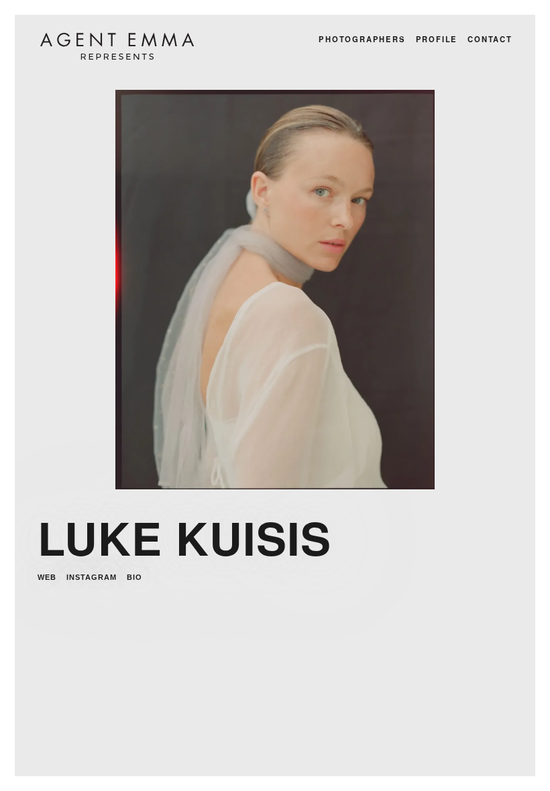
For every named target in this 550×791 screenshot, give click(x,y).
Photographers (362, 39)
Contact (490, 39)
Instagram (91, 577)
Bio (134, 577)
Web (47, 577)
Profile (437, 39)
